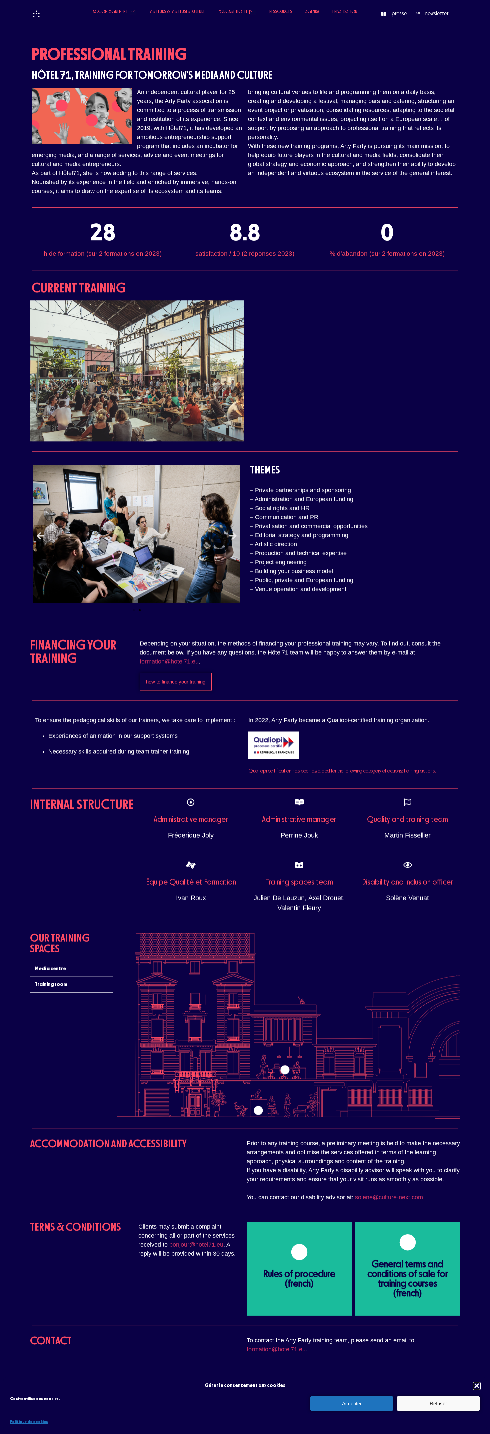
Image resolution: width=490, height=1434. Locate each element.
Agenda (312, 11)
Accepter (352, 1403)
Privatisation (344, 11)
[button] (476, 1385)
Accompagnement (110, 11)
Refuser (438, 1403)
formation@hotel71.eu (169, 661)
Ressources (280, 11)
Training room (51, 984)
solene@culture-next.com (389, 1197)
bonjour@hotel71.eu (196, 1244)
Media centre (50, 969)
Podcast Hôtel (233, 11)
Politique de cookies (29, 1422)
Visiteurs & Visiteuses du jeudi (177, 11)
